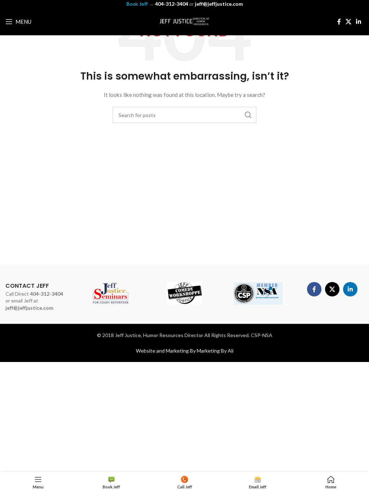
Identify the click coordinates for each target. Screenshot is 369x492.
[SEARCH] (248, 115)
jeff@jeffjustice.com (29, 308)
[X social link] (348, 21)
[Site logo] (184, 21)
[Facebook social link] (339, 21)
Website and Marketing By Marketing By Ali (185, 351)
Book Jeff (137, 4)
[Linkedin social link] (359, 21)
